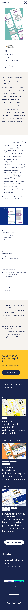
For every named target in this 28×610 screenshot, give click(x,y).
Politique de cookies (14, 594)
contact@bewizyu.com (14, 560)
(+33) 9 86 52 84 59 (11, 567)
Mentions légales (14, 586)
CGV (14, 590)
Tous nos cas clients (14, 542)
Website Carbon (18, 581)
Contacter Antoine (11, 372)
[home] (5, 2)
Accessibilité (14, 597)
